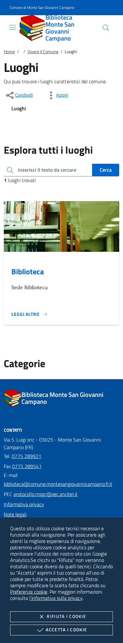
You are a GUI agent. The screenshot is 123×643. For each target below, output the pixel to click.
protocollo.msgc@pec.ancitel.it (46, 494)
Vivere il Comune (42, 51)
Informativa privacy (24, 504)
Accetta (66, 629)
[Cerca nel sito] (106, 27)
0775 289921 (26, 456)
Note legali (15, 514)
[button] (41, 7)
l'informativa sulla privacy (55, 598)
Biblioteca (27, 271)
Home (9, 51)
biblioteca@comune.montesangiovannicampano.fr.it (58, 484)
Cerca (106, 170)
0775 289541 (27, 466)
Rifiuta (66, 616)
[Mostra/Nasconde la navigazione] (12, 27)
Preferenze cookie (28, 591)
